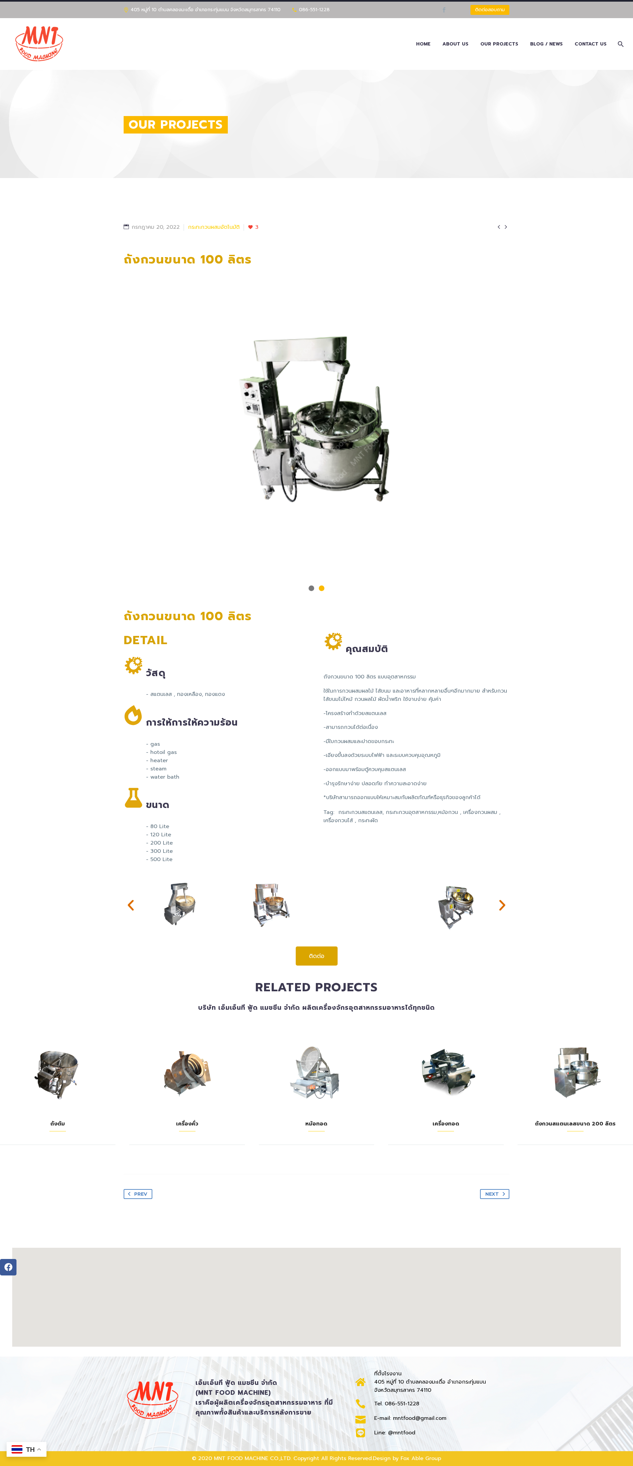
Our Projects (499, 44)
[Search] (620, 44)
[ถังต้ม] (57, 1072)
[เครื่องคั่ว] (187, 1072)
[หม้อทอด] (316, 1072)
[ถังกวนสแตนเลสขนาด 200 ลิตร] (575, 1072)
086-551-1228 (314, 9)
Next (492, 1194)
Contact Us (591, 44)
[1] (311, 588)
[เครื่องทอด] (445, 1072)
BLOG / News (546, 44)
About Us (455, 44)
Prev (140, 1194)
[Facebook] (444, 10)
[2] (321, 588)
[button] (131, 905)
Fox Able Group (421, 1458)
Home (423, 44)
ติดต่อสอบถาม (490, 9)
